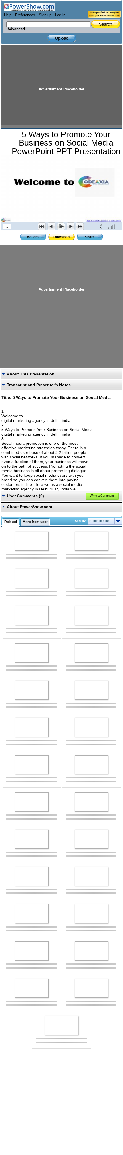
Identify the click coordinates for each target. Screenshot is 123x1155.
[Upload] (61, 38)
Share (90, 237)
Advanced (16, 29)
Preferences (25, 15)
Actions (33, 237)
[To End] (80, 226)
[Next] (70, 226)
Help (7, 15)
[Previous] (51, 226)
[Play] (61, 226)
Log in (60, 15)
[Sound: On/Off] (102, 226)
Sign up (45, 15)
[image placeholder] (32, 541)
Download (61, 237)
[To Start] (42, 226)
